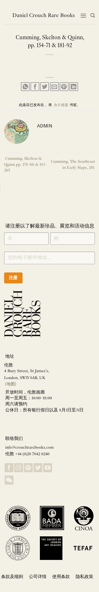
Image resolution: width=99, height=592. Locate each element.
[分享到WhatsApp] (25, 86)
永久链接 (61, 105)
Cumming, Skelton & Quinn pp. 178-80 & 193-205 (25, 164)
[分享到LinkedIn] (73, 86)
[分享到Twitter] (44, 86)
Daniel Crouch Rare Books (43, 16)
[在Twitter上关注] (38, 467)
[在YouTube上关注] (47, 467)
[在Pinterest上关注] (28, 467)
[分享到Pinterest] (64, 86)
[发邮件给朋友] (54, 86)
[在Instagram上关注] (18, 467)
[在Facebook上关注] (9, 467)
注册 (13, 277)
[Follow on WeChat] (9, 480)
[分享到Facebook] (35, 86)
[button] (83, 15)
